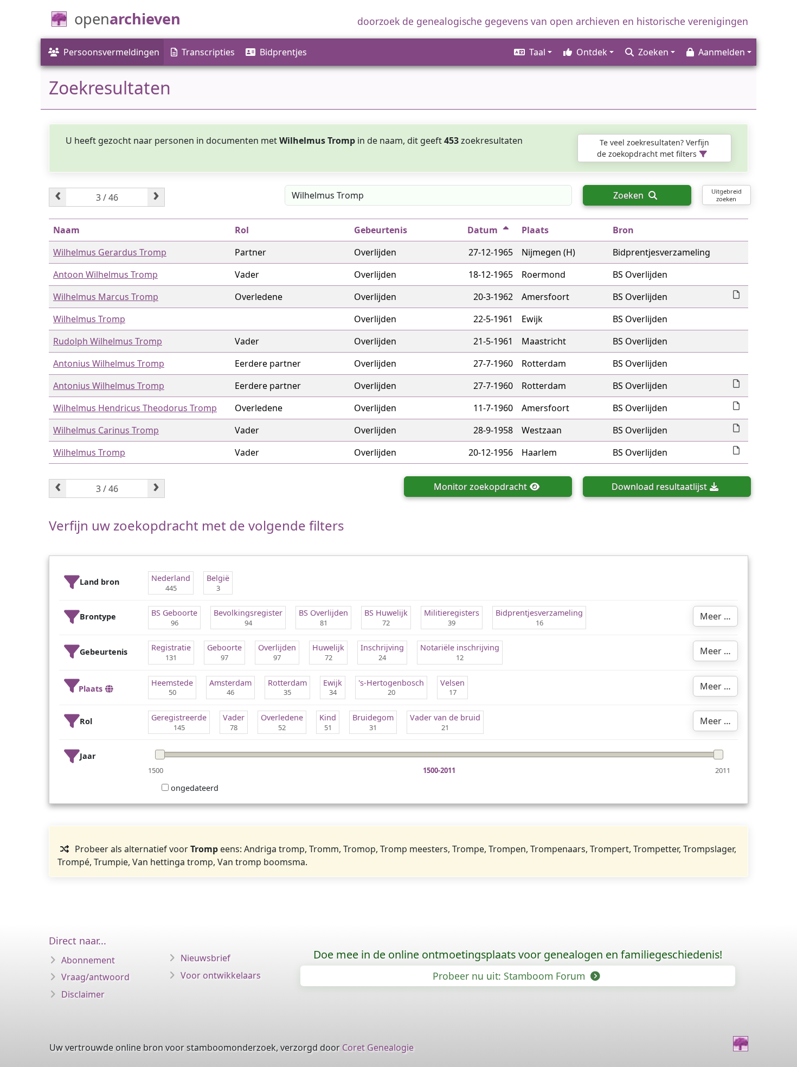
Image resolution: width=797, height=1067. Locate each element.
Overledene (282, 717)
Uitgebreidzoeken (726, 194)
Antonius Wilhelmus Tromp (108, 363)
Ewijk (332, 683)
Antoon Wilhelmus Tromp (105, 274)
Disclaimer (83, 994)
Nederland (170, 578)
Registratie (171, 647)
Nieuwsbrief (205, 958)
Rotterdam (287, 683)
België (218, 578)
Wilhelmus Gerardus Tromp (109, 252)
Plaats (535, 230)
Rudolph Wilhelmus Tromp (107, 341)
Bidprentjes (283, 52)
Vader (234, 717)
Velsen (452, 683)
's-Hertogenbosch (391, 683)
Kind (327, 717)
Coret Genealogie (378, 1047)
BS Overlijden (323, 613)
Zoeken (629, 195)
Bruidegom (373, 717)
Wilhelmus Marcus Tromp (105, 297)
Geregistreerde (179, 717)
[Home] (740, 1043)
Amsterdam (230, 683)
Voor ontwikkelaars (221, 975)
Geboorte (224, 647)
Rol (242, 230)
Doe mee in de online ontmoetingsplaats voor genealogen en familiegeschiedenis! (517, 954)
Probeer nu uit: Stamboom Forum (510, 975)
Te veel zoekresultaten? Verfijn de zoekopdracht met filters (653, 148)
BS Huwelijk (386, 613)
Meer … (715, 616)
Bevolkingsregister (248, 613)
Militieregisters (451, 613)
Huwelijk (328, 647)
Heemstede (172, 683)
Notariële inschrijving (459, 647)
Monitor (480, 487)
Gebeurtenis (380, 230)
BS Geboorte (174, 613)
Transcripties (208, 52)
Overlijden (277, 647)
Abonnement (88, 960)
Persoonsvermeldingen (111, 52)
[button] (532, 52)
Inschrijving (382, 647)
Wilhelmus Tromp (89, 319)
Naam (66, 230)
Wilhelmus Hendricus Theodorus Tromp (135, 408)
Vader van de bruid (445, 717)
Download (659, 487)
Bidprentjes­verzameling (539, 613)
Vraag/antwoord (95, 977)
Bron (623, 230)
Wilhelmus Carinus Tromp (106, 430)
